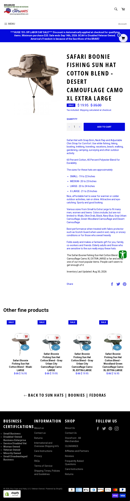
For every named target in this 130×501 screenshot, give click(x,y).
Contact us (40, 433)
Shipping (84, 110)
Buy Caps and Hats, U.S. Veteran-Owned (27, 489)
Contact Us (71, 433)
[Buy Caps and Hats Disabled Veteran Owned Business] (16, 9)
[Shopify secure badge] (12, 496)
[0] (123, 38)
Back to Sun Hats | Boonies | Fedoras (66, 395)
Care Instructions (43, 451)
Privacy (38, 456)
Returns (38, 438)
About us (39, 428)
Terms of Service (43, 466)
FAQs (37, 461)
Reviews (69, 456)
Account (122, 24)
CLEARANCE (71, 446)
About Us (70, 428)
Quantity (72, 119)
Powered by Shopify (54, 489)
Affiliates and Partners (77, 451)
